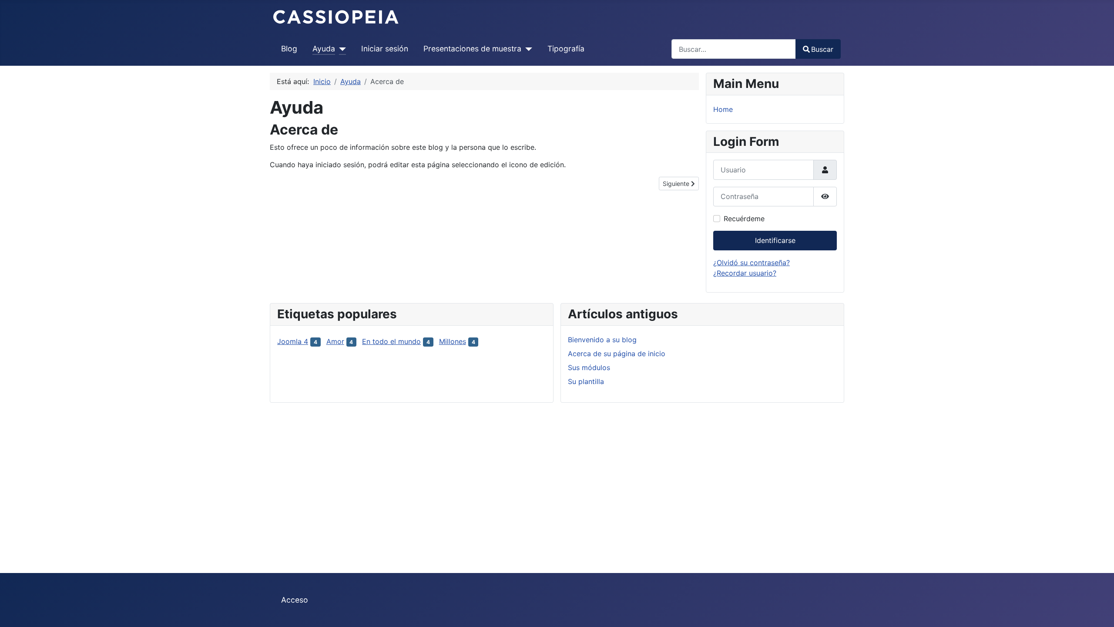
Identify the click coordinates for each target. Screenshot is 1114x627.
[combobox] (733, 49)
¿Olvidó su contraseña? (751, 262)
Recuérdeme (744, 218)
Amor (335, 341)
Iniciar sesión (384, 48)
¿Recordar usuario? (744, 273)
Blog (289, 48)
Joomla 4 (292, 341)
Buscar (822, 49)
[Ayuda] (340, 48)
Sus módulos (589, 367)
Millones (452, 341)
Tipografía (565, 48)
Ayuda (323, 48)
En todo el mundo (391, 341)
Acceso (294, 599)
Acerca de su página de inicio (616, 353)
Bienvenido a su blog (602, 339)
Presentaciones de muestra (472, 48)
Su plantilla (586, 381)
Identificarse (775, 240)
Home (723, 109)
